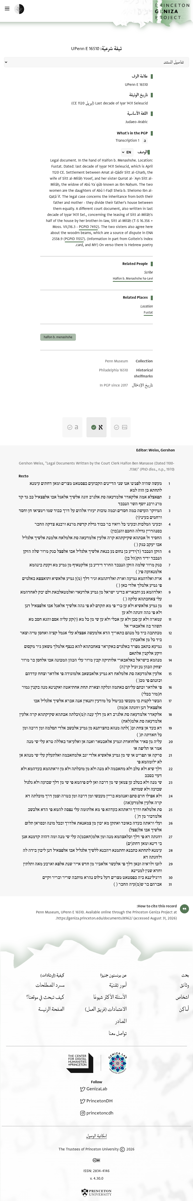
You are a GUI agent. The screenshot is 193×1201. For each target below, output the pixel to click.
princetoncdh (99, 1113)
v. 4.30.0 (96, 1178)
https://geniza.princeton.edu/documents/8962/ (94, 918)
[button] (173, 13)
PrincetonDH (99, 1101)
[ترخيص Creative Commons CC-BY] (96, 1161)
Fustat (148, 313)
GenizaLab (96, 1089)
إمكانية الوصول (96, 1136)
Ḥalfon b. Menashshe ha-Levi (133, 279)
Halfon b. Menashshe (58, 337)
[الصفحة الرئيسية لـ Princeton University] (96, 1192)
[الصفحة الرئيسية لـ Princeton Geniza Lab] (114, 1063)
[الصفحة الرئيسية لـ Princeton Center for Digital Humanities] (79, 1063)
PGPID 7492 (88, 226)
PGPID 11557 (74, 239)
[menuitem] (184, 985)
